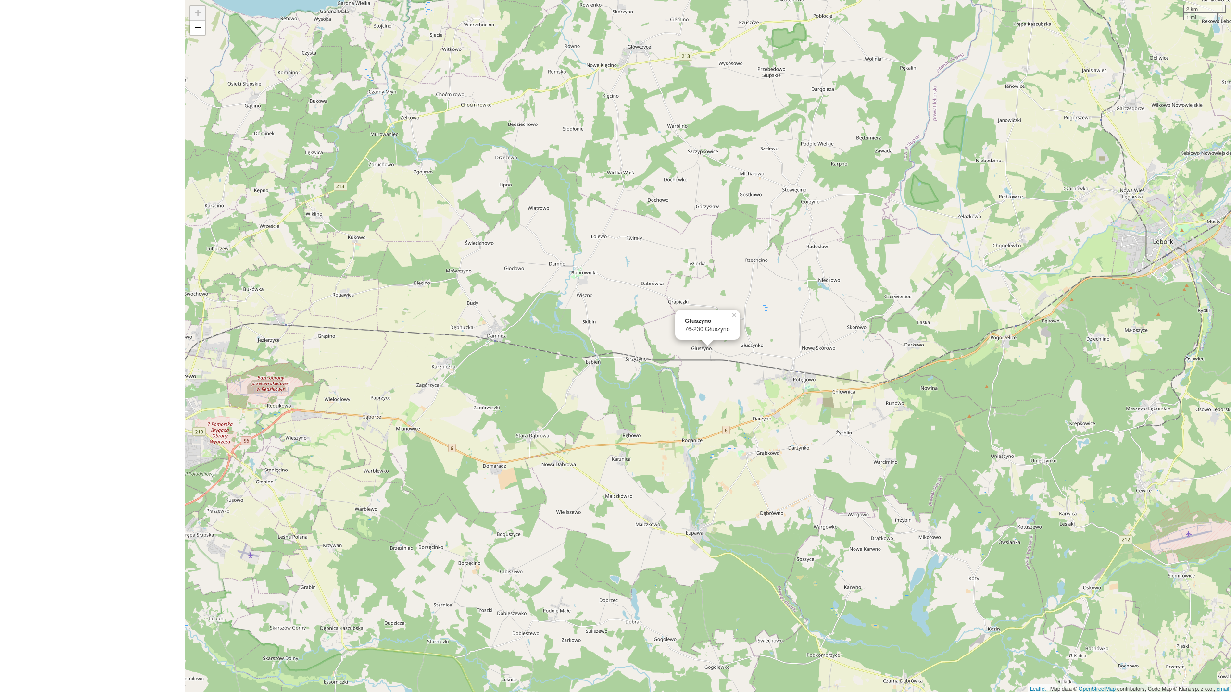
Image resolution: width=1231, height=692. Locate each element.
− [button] (198, 28)
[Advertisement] (92, 346)
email (1223, 688)
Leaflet (1038, 688)
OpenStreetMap (1097, 688)
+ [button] (198, 13)
